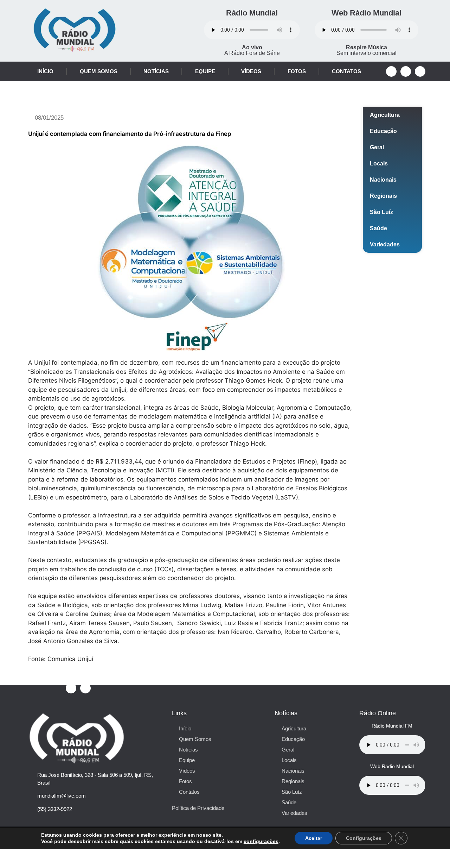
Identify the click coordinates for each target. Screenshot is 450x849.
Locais (379, 163)
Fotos (297, 71)
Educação (383, 131)
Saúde (378, 228)
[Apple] (420, 71)
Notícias (156, 71)
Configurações (363, 838)
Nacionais (383, 180)
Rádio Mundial (252, 12)
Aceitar (313, 838)
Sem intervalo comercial (366, 50)
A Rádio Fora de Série (252, 50)
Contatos (346, 71)
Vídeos (251, 71)
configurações (261, 841)
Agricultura (385, 115)
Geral (377, 147)
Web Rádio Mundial (366, 12)
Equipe (205, 71)
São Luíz (381, 212)
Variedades (385, 244)
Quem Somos (98, 71)
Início (45, 71)
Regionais (383, 196)
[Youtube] (405, 71)
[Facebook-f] (391, 71)
